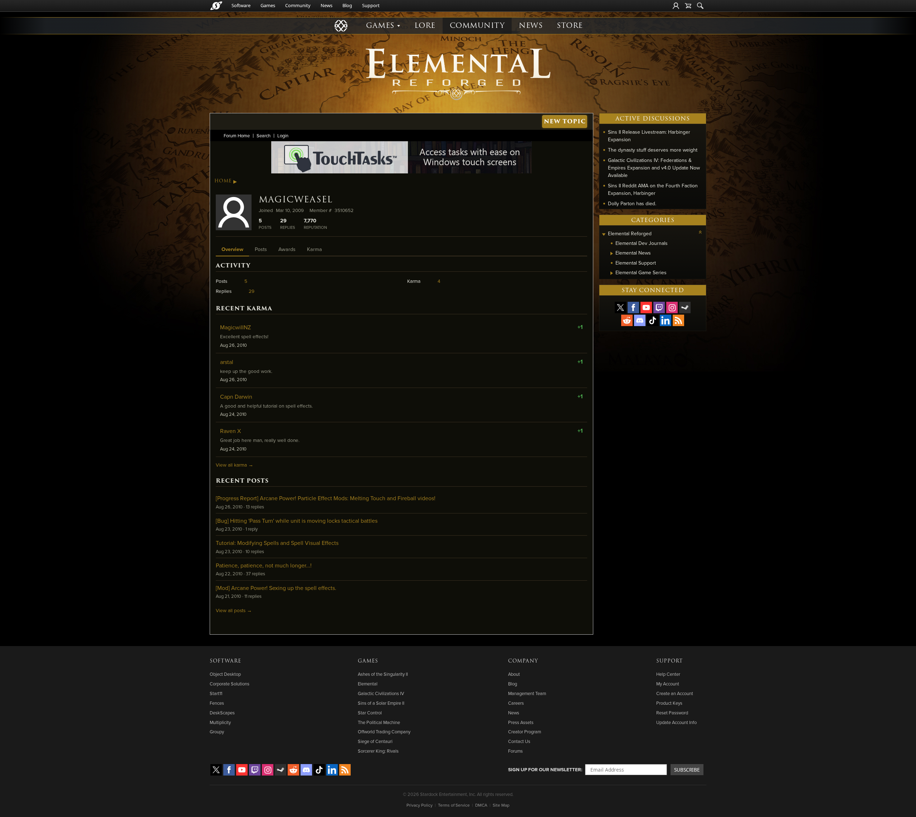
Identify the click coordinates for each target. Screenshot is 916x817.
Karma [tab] (314, 249)
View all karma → (234, 464)
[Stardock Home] (216, 5)
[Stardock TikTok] (652, 320)
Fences (217, 703)
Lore (424, 25)
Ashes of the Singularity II (383, 674)
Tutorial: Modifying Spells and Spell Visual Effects (277, 543)
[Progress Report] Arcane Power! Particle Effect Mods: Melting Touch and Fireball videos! (325, 498)
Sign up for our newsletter (544, 769)
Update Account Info (676, 722)
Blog (347, 5)
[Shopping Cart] (688, 5)
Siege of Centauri (375, 741)
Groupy (217, 731)
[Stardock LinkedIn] (665, 320)
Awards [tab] (287, 249)
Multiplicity (220, 722)
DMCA (481, 805)
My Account (667, 683)
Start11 (216, 693)
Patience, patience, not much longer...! (264, 565)
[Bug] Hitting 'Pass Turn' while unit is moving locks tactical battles (296, 521)
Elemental (367, 683)
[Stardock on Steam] (684, 307)
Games (267, 5)
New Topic (565, 121)
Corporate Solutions (229, 683)
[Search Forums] (700, 5)
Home (223, 181)
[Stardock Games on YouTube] (646, 307)
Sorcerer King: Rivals (378, 751)
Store (570, 25)
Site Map (501, 805)
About (514, 674)
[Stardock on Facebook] (633, 307)
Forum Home (237, 135)
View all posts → (234, 610)
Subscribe (687, 769)
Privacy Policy (419, 805)
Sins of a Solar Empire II (381, 703)
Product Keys (669, 703)
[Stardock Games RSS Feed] (678, 320)
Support (371, 5)
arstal (226, 362)
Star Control (370, 712)
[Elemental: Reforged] (458, 73)
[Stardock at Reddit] (626, 320)
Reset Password (672, 712)
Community (298, 5)
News (326, 5)
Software (241, 5)
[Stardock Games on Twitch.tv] (659, 307)
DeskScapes (222, 712)
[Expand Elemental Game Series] (611, 273)
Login (282, 135)
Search (264, 135)
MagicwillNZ (235, 327)
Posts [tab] (261, 249)
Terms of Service (454, 805)
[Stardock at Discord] (639, 320)
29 (251, 290)
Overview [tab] (232, 249)
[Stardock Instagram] (672, 307)
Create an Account (674, 693)
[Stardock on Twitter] (620, 307)
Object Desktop (225, 674)
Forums (515, 751)
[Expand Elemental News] (611, 253)
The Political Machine (379, 722)
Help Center (668, 674)
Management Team (527, 693)
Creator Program (524, 731)
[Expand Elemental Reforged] (603, 234)
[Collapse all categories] (700, 232)
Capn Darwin (236, 396)
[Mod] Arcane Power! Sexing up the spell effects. (276, 588)
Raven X (230, 431)
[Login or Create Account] (676, 5)
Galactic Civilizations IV (381, 693)
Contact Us (519, 741)
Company (523, 661)
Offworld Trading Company (384, 731)
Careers (516, 703)
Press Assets (520, 722)
